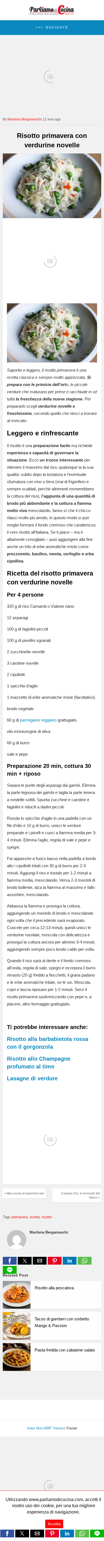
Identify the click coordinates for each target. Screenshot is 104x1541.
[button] (52, 27)
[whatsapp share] (85, 1263)
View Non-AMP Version (46, 1428)
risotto (47, 1217)
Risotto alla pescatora (54, 1287)
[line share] (10, 1272)
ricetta (35, 1217)
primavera (19, 1217)
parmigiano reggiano (38, 720)
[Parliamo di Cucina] (52, 13)
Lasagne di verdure (32, 1078)
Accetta (54, 1524)
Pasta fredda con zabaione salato (65, 1350)
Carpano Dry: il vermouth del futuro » (80, 1195)
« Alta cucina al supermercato (24, 1193)
